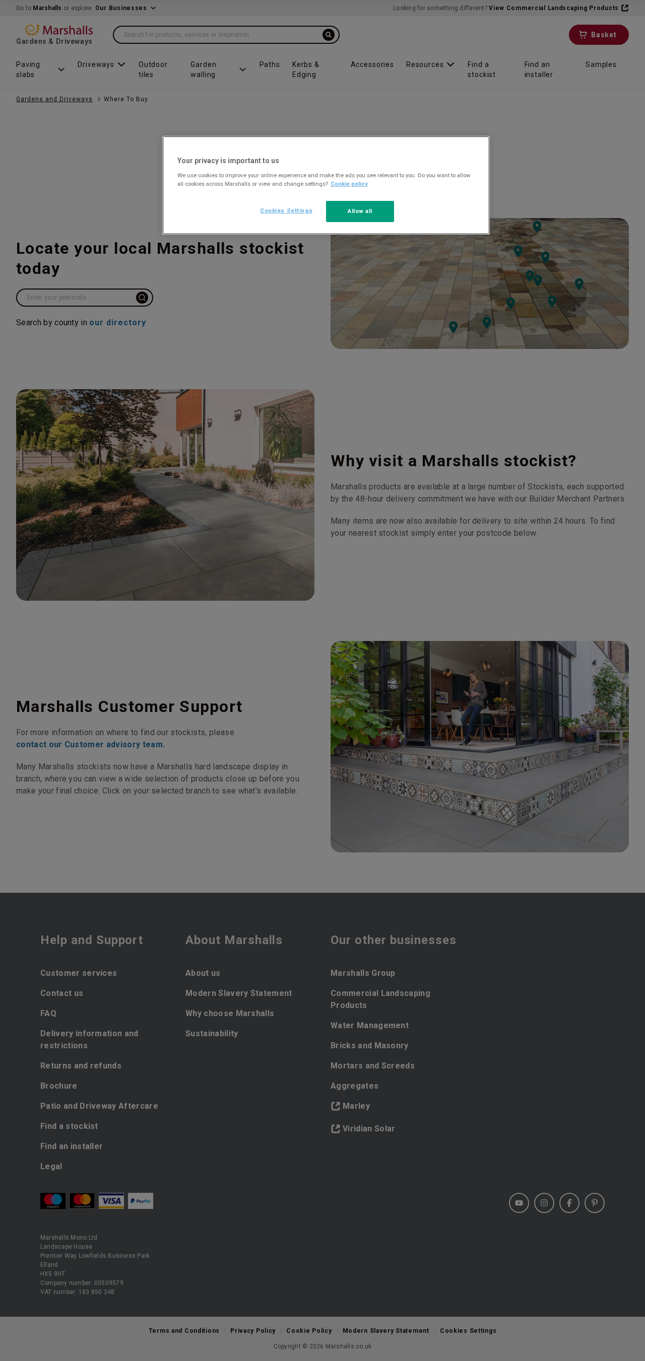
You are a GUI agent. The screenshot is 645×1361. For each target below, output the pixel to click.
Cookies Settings (286, 210)
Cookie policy (349, 183)
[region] (326, 185)
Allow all (360, 210)
